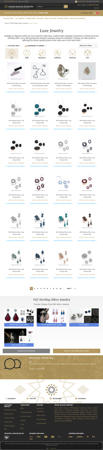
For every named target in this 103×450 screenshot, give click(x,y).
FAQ (22, 408)
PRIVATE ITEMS (62, 18)
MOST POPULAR (50, 18)
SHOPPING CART (87, 13)
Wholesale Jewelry (10, 410)
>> (75, 289)
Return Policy (41, 415)
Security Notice (41, 423)
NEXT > (69, 289)
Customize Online (26, 412)
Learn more (53, 448)
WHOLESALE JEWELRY (77, 18)
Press (22, 424)
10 (60, 289)
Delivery (23, 420)
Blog (22, 428)
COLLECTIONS (8, 18)
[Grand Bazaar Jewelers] (18, 6)
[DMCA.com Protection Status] (6, 438)
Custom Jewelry (9, 418)
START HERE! (43, 13)
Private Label (8, 414)
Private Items (8, 422)
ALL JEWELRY (20, 18)
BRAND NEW (31, 18)
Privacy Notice (41, 419)
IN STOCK (40, 18)
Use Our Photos (26, 416)
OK (47, 448)
